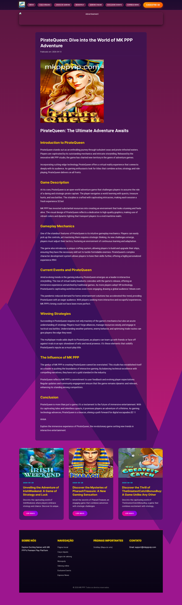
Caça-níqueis (44, 5)
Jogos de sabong (63, 5)
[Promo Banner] (91, 18)
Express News (133, 5)
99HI (54, 260)
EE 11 (133, 412)
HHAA (43, 419)
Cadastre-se (153, 5)
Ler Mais (30, 513)
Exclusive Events (114, 5)
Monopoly (80, 5)
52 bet (60, 201)
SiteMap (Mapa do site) (103, 547)
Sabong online (96, 5)
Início (31, 5)
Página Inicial (63, 547)
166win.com (134, 289)
